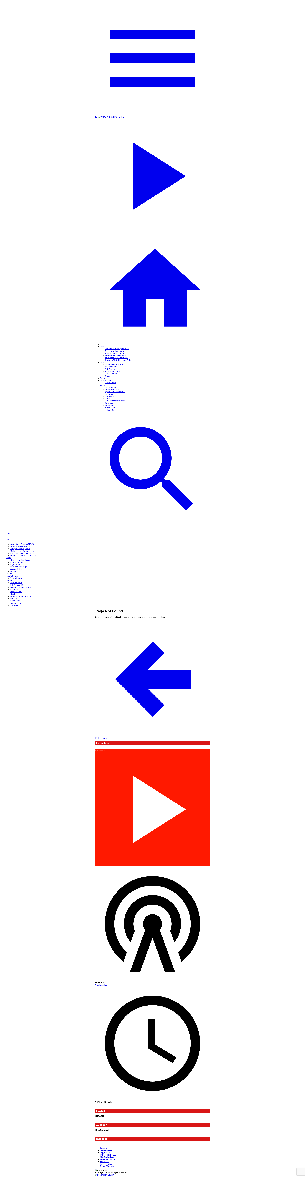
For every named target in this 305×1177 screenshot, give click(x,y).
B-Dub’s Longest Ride (112, 389)
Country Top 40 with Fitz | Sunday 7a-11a (118, 360)
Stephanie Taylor (102, 985)
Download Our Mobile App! (113, 371)
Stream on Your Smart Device (114, 364)
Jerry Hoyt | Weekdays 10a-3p (114, 351)
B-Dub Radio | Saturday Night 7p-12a (116, 357)
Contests (103, 378)
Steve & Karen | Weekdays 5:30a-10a (117, 348)
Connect (103, 362)
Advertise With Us (111, 373)
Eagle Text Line (110, 369)
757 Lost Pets (109, 410)
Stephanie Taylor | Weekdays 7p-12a (117, 355)
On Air (102, 346)
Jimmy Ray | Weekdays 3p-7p (114, 353)
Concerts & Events (106, 380)
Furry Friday (109, 394)
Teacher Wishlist (110, 382)
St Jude (107, 398)
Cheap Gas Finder (111, 396)
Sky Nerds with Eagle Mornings (115, 391)
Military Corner (110, 405)
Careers (107, 376)
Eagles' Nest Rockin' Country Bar (115, 401)
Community (104, 385)
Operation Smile (110, 407)
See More (99, 1116)
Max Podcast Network (112, 367)
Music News (109, 403)
